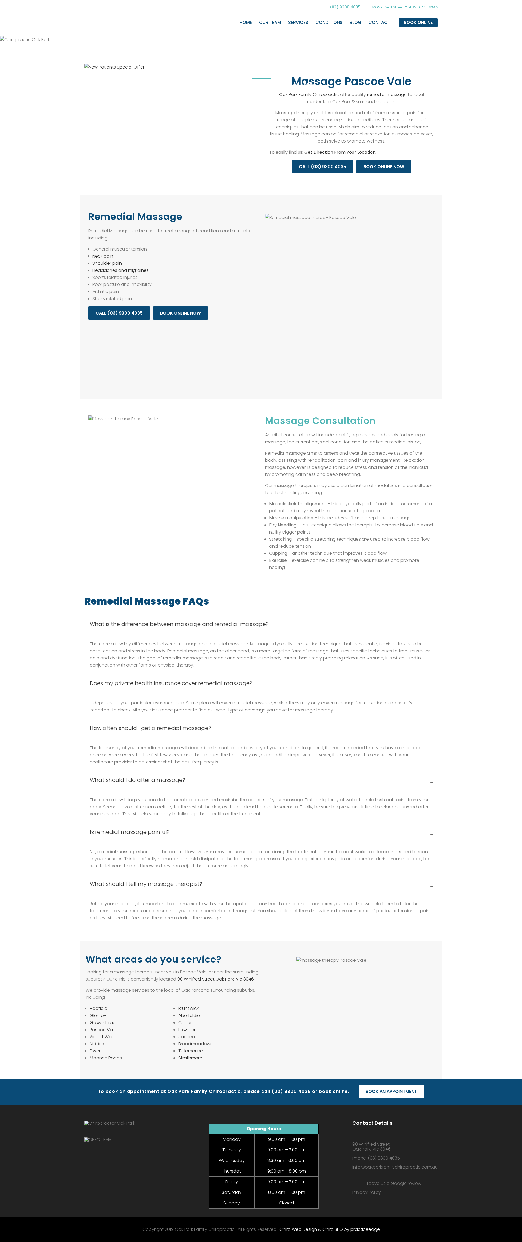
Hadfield (98, 1008)
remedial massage (387, 94)
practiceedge (365, 1229)
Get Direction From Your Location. (340, 152)
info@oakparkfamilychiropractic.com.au (395, 1167)
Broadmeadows (195, 1044)
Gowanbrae (103, 1022)
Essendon (100, 1051)
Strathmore (190, 1058)
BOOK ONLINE (418, 22)
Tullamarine (190, 1051)
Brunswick (188, 1008)
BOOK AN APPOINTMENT (391, 1091)
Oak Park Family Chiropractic (309, 94)
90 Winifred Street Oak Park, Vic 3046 (215, 979)
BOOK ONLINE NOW (383, 167)
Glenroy (98, 1015)
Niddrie (97, 1044)
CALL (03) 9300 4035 (322, 167)
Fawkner (186, 1030)
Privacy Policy (366, 1192)
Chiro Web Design (298, 1229)
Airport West (102, 1037)
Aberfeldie (189, 1015)
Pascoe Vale (103, 1030)
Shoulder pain (107, 263)
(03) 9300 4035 (345, 7)
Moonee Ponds (106, 1058)
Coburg (186, 1022)
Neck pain (102, 256)
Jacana (186, 1037)
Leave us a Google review (394, 1183)
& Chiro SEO (330, 1229)
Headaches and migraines (120, 270)
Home (212, 83)
